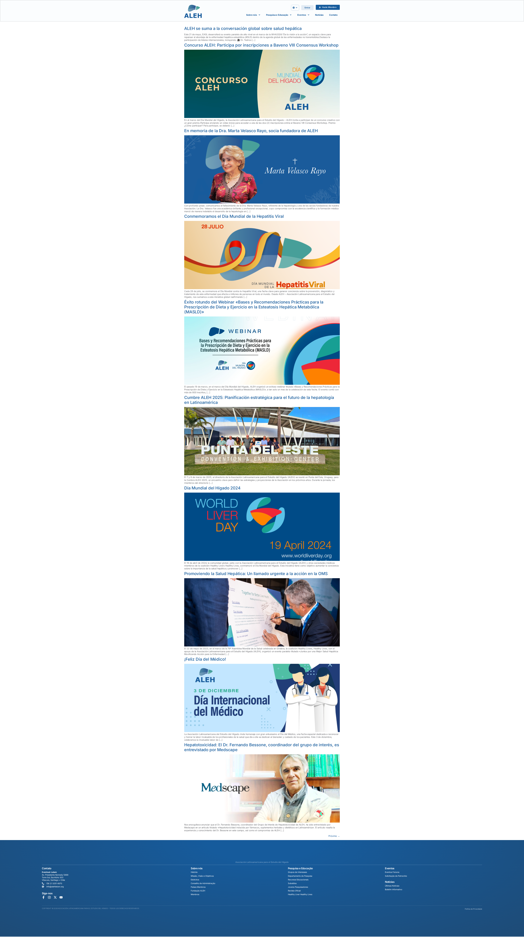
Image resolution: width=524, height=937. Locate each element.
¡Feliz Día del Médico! (205, 659)
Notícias (319, 15)
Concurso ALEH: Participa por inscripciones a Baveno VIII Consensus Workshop (261, 45)
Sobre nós (251, 15)
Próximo (334, 836)
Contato (333, 15)
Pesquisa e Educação (277, 15)
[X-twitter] (55, 897)
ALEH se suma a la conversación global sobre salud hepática (243, 28)
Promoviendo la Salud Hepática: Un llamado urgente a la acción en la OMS (256, 573)
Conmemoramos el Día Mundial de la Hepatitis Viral (234, 216)
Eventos (301, 15)
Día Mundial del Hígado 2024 (212, 487)
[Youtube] (61, 897)
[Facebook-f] (43, 897)
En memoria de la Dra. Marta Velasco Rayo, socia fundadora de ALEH (251, 130)
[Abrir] (296, 7)
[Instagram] (49, 897)
